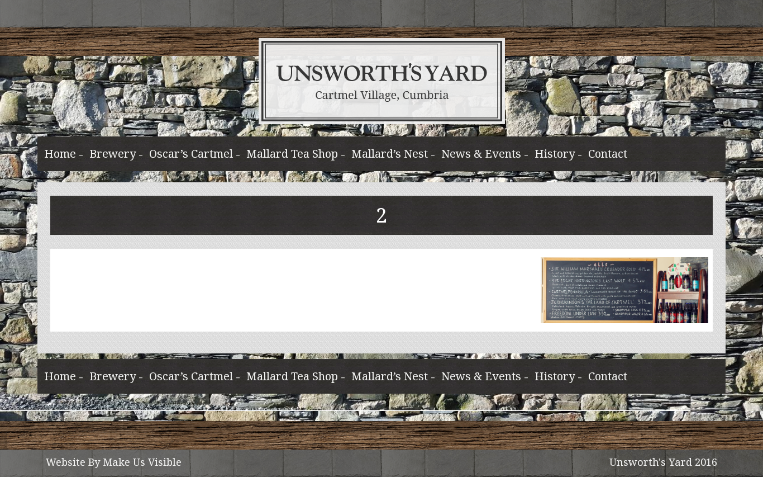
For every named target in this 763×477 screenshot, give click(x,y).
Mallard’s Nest (389, 153)
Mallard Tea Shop (292, 153)
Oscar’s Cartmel (191, 153)
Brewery (112, 153)
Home (60, 153)
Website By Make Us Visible (114, 462)
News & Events (481, 153)
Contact (607, 153)
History (555, 153)
